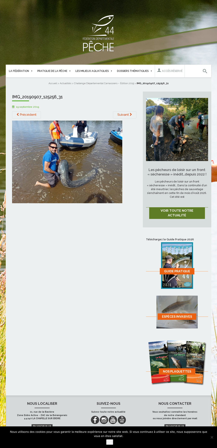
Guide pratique (177, 271)
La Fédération (19, 70)
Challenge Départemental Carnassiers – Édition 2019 (104, 83)
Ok (109, 442)
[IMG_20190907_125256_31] (67, 161)
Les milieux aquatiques (92, 70)
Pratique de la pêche (52, 70)
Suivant (123, 115)
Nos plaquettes (177, 371)
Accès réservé (171, 70)
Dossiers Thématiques (133, 70)
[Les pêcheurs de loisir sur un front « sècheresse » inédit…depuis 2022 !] (177, 129)
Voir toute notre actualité (177, 213)
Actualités (65, 83)
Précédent (27, 115)
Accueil (53, 83)
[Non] (212, 437)
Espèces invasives (177, 316)
